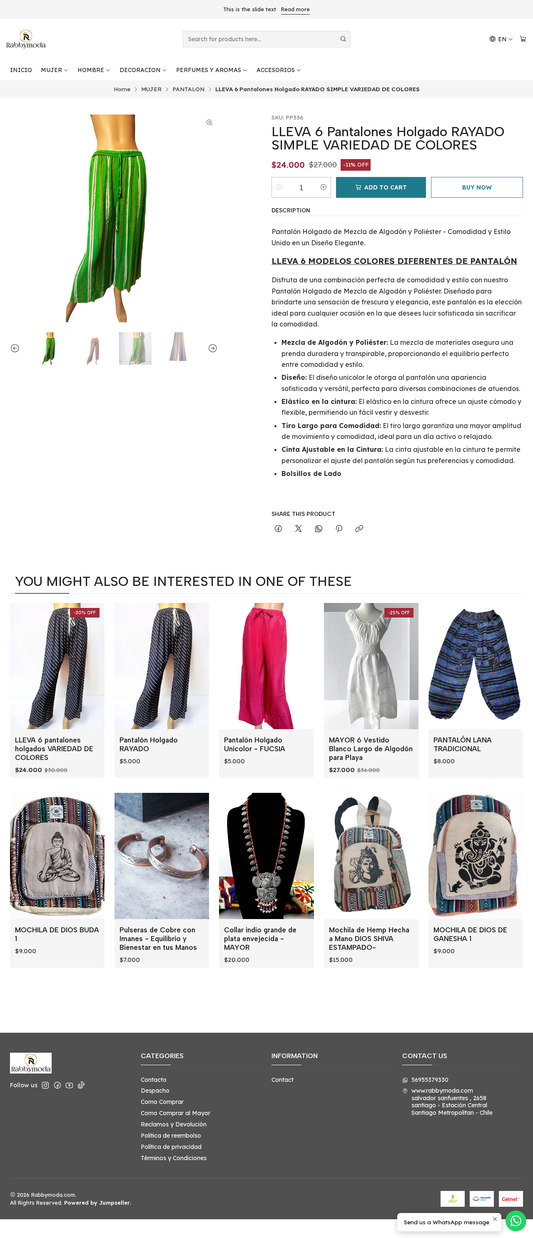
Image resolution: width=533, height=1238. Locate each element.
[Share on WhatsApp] (319, 529)
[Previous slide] (16, 348)
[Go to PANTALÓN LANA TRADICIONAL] (475, 666)
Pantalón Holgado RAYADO (149, 744)
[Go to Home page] (26, 39)
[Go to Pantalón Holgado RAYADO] (162, 666)
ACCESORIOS (276, 70)
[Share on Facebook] (278, 529)
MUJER (51, 70)
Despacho (155, 1090)
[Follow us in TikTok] (81, 1085)
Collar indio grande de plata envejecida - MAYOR (260, 939)
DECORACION (140, 70)
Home (122, 89)
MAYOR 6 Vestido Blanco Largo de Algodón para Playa (371, 749)
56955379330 (429, 1080)
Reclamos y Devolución (174, 1124)
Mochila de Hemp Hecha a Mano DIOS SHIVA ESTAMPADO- (369, 939)
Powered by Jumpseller (97, 1202)
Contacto (154, 1080)
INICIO (21, 70)
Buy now (477, 187)
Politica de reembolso (171, 1135)
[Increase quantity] (323, 187)
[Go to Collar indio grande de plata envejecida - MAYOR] (266, 856)
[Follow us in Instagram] (45, 1085)
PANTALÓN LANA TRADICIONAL (462, 744)
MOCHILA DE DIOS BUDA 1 (57, 934)
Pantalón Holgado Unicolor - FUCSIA (254, 744)
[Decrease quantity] (279, 187)
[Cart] (523, 39)
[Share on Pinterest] (339, 529)
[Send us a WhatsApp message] (516, 1221)
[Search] (343, 39)
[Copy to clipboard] (359, 529)
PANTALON (188, 89)
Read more (295, 9)
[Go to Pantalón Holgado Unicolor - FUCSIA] (266, 666)
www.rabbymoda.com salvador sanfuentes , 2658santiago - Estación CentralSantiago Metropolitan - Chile (452, 1101)
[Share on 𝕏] (298, 529)
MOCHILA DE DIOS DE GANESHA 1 (470, 934)
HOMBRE (90, 70)
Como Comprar (162, 1102)
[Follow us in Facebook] (57, 1085)
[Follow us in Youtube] (69, 1085)
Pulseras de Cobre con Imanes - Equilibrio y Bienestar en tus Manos (158, 939)
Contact (282, 1080)
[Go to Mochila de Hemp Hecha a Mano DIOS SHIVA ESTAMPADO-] (371, 856)
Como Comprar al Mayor (175, 1113)
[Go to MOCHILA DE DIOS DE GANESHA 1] (475, 856)
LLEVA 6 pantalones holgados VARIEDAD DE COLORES (54, 749)
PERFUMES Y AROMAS (208, 70)
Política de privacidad (171, 1147)
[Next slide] (211, 348)
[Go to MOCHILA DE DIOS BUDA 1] (57, 856)
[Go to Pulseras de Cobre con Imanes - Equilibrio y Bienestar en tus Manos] (162, 856)
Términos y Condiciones (174, 1158)
